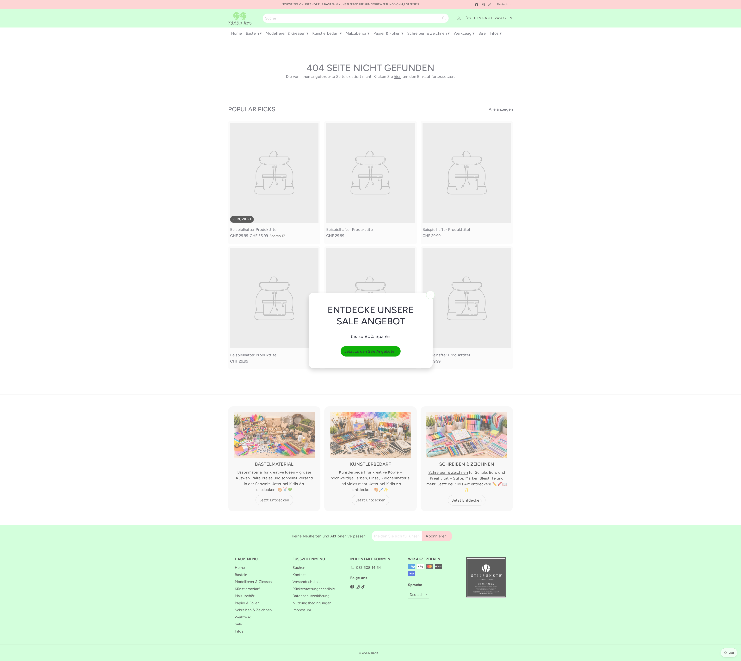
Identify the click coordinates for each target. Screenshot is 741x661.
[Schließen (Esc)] (430, 295)
